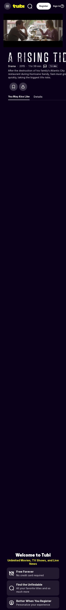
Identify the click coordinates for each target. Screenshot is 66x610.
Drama (12, 66)
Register (43, 6)
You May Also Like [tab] (19, 96)
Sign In (56, 6)
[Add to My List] (13, 87)
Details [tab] (38, 96)
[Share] (23, 87)
